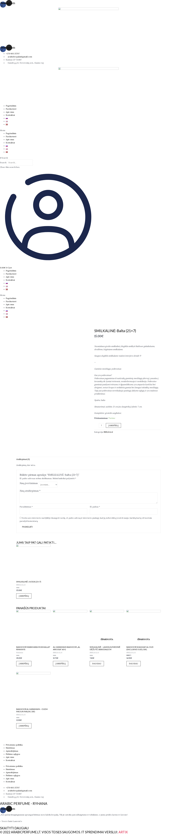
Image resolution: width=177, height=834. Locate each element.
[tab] (23, 459)
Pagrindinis (11, 106)
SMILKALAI (108, 432)
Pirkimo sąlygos (13, 754)
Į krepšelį (113, 425)
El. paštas (95, 506)
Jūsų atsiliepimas (30, 490)
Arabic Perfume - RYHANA (23, 803)
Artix (123, 832)
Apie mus (10, 112)
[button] (88, 130)
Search (3, 162)
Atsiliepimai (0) (23, 459)
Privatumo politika (14, 745)
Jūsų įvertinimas (29, 483)
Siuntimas (10, 748)
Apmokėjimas (12, 751)
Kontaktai (10, 115)
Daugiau (96, 663)
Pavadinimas (26, 506)
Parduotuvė (11, 109)
